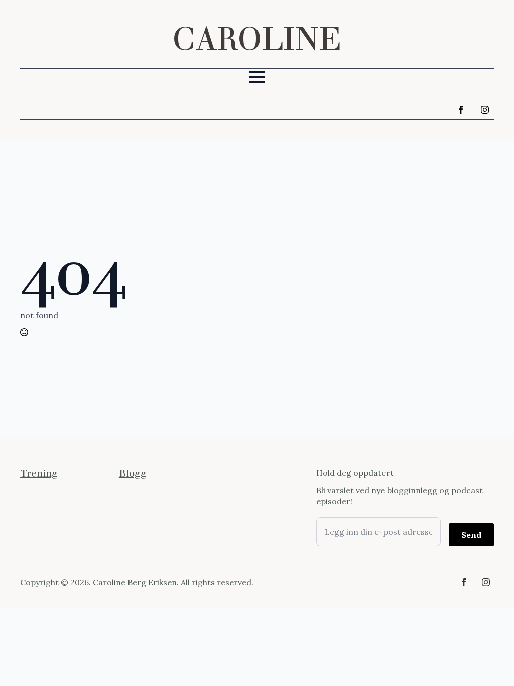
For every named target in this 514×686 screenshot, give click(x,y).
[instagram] (485, 110)
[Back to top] (489, 661)
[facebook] (461, 110)
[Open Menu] (257, 77)
